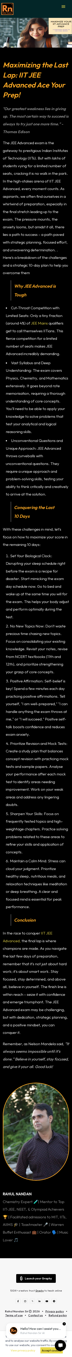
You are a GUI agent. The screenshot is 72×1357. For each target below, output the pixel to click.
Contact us (35, 1315)
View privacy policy (23, 1350)
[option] (36, 33)
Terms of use (14, 1315)
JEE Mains (39, 323)
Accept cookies (51, 1350)
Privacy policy (54, 1311)
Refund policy (58, 1315)
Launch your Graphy (38, 1278)
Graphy (39, 1290)
